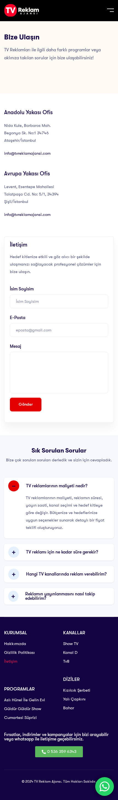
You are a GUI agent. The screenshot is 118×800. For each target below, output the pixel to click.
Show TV (70, 643)
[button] (59, 486)
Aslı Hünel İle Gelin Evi (24, 699)
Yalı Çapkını (74, 699)
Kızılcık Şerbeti (76, 690)
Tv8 (66, 661)
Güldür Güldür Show (22, 708)
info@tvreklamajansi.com (27, 153)
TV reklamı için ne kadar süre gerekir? (62, 552)
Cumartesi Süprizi (20, 717)
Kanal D (70, 652)
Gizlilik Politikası (19, 652)
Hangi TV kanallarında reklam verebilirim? (66, 574)
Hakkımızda (15, 643)
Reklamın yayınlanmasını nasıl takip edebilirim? (60, 596)
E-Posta (17, 317)
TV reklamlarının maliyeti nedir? (56, 486)
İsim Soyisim (22, 289)
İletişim (10, 661)
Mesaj (15, 346)
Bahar (68, 707)
